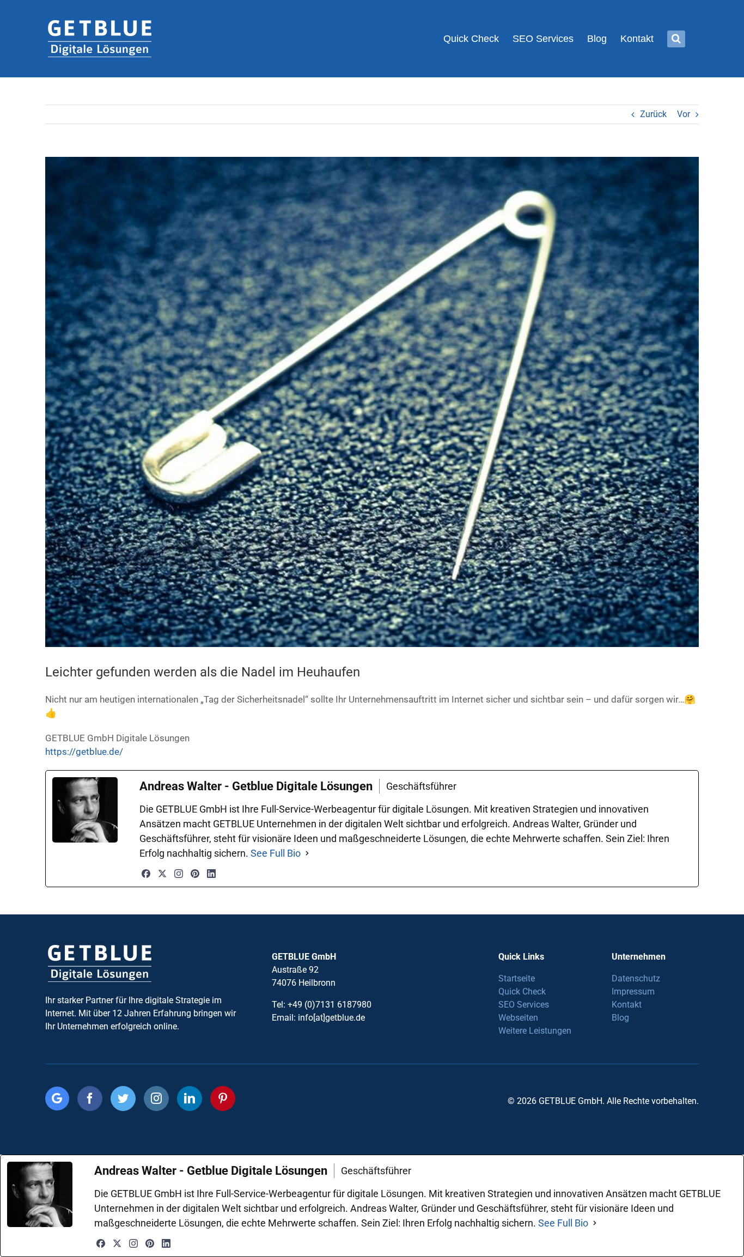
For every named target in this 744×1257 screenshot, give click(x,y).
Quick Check (522, 991)
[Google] (57, 1098)
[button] (676, 38)
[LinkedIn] (211, 873)
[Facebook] (146, 873)
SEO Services (523, 1004)
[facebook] (89, 1098)
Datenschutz (636, 978)
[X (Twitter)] (162, 873)
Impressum (633, 991)
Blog (620, 1017)
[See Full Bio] (307, 853)
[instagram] (156, 1098)
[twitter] (123, 1098)
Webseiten (518, 1017)
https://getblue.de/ (84, 751)
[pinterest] (222, 1098)
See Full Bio (276, 853)
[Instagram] (178, 873)
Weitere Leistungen (534, 1031)
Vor (683, 114)
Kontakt (627, 1004)
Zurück (653, 114)
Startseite (516, 978)
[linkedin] (189, 1098)
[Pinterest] (195, 873)
